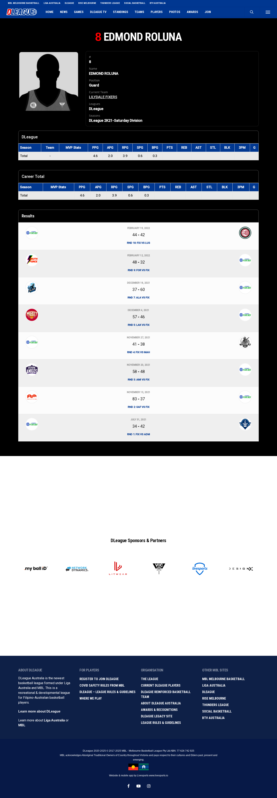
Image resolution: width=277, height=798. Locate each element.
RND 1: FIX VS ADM (138, 434)
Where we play (90, 698)
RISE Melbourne (214, 698)
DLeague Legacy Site (156, 716)
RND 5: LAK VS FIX (138, 324)
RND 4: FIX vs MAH (138, 352)
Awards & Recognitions (159, 710)
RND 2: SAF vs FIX (138, 406)
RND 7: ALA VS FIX (138, 297)
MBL (21, 725)
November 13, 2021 (138, 392)
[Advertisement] (138, 492)
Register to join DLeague (99, 679)
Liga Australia (54, 720)
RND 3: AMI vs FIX (138, 379)
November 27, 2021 (138, 337)
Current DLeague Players (160, 685)
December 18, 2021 (138, 282)
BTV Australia (213, 718)
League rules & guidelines (161, 723)
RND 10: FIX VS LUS (138, 242)
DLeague (208, 692)
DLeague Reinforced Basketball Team (166, 694)
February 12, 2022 (138, 255)
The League (149, 679)
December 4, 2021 (138, 310)
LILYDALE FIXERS (103, 97)
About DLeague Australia (161, 703)
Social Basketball (217, 711)
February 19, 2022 (138, 228)
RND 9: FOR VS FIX (138, 270)
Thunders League (215, 705)
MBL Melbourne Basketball (223, 679)
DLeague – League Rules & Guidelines (107, 692)
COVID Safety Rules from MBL (102, 685)
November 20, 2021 (138, 364)
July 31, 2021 (138, 419)
